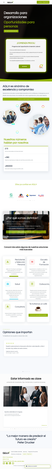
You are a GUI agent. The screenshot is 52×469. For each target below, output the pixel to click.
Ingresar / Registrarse (43, 2)
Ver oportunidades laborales (11, 31)
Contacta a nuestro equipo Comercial (26, 99)
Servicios (25, 451)
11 (31, 428)
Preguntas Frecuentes (33, 451)
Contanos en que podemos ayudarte (26, 231)
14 (37, 428)
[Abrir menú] (4, 2)
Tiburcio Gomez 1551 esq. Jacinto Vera (13, 461)
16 (41, 428)
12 (33, 428)
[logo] (6, 453)
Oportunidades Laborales (16, 451)
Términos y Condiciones (16, 454)
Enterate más (44, 425)
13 (35, 428)
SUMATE (24, 66)
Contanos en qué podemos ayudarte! (38, 315)
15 (39, 428)
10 (29, 428)
